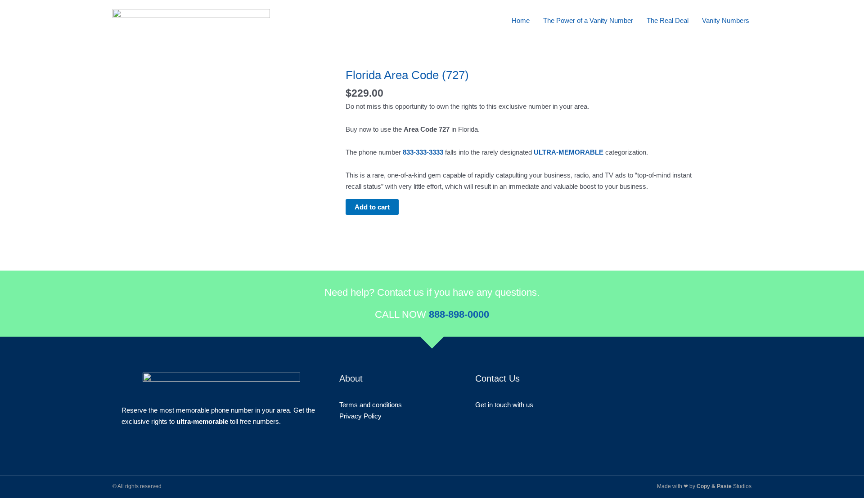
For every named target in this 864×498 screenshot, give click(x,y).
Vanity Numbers (725, 20)
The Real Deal (667, 20)
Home (521, 20)
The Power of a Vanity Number (588, 20)
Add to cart (372, 207)
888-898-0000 (459, 314)
